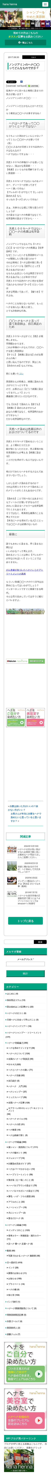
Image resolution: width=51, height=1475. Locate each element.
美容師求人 (12, 1327)
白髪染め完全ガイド (17, 1163)
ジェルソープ (14, 1158)
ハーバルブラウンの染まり (20, 1185)
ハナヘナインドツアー (17, 1026)
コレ (21, 373)
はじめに (11, 993)
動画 (9, 1250)
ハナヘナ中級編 (14, 1141)
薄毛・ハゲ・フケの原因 (19, 1196)
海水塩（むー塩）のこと (19, 1179)
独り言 (11, 1294)
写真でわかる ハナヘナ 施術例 (22, 1255)
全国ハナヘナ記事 (16, 1102)
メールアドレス (25, 959)
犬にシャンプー (15, 1212)
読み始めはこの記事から (18, 1006)
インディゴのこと (16, 1230)
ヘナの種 (12, 1289)
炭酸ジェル (12, 1334)
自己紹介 (12, 1080)
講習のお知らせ (15, 1273)
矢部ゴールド (13, 1321)
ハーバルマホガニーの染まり (21, 1190)
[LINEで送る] (33, 85)
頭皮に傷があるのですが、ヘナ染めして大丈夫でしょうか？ (29, 869)
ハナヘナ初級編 (14, 1042)
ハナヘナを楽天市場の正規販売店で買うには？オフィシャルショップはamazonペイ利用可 (29, 899)
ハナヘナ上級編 (14, 1224)
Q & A (11, 1064)
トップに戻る (25, 921)
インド (11, 1267)
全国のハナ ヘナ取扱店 (18, 1058)
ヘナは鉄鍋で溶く (16, 1135)
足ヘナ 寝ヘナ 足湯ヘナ (19, 1243)
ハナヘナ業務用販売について (20, 1308)
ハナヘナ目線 (14, 1075)
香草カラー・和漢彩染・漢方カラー (24, 1235)
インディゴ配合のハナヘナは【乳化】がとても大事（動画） (29, 884)
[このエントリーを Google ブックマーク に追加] (21, 81)
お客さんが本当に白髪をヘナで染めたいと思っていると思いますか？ (26, 817)
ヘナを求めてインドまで (19, 1047)
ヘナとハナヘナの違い (18, 1069)
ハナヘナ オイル (15, 1118)
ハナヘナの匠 (14, 1124)
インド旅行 (12, 1301)
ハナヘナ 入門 (15, 1086)
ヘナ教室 (12, 1129)
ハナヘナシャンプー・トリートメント (24, 1032)
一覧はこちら (26, 42)
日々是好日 (12, 1262)
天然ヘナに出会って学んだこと (21, 1019)
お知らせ (12, 1278)
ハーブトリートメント (18, 1174)
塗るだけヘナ (14, 1218)
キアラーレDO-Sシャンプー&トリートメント (26, 1109)
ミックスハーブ (15, 1097)
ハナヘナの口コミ (15, 1013)
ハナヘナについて (16, 1053)
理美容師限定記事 (15, 1314)
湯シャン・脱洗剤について (20, 1147)
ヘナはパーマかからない (19, 1168)
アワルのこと (14, 1201)
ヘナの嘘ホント (15, 1152)
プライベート (14, 1283)
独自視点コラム (14, 1000)
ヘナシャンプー (15, 1091)
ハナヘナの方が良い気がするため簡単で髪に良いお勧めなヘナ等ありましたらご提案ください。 (29, 853)
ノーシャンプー (15, 1207)
